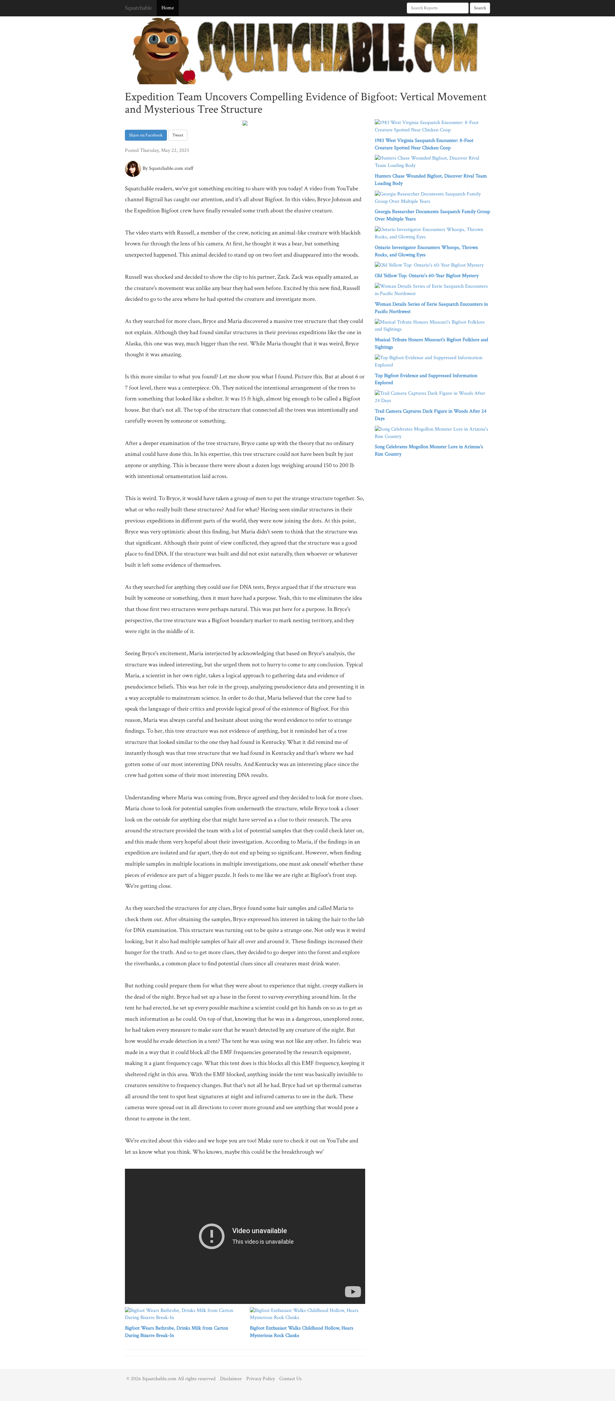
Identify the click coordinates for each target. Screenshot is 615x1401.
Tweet (177, 135)
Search (480, 8)
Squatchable (138, 8)
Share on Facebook (146, 135)
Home (167, 7)
